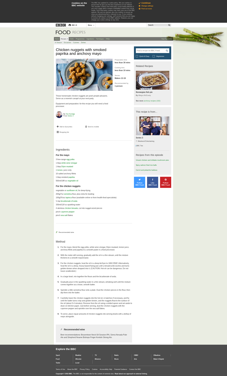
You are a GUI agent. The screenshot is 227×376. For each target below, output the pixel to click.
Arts (135, 359)
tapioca (69, 198)
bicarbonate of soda (69, 201)
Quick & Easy (144, 56)
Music (116, 359)
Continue (146, 3)
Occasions (67, 42)
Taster (58, 363)
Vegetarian (160, 56)
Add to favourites (66, 127)
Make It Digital (158, 359)
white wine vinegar (69, 163)
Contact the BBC (135, 369)
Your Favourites (166, 39)
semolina (68, 194)
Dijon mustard (67, 167)
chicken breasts (71, 208)
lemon (60, 170)
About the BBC (72, 369)
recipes (152, 101)
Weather (78, 355)
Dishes (83, 42)
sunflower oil (72, 190)
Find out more (146, 9)
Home (57, 39)
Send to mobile (93, 127)
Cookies (95, 369)
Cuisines (76, 42)
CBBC (136, 355)
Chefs (72, 39)
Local (77, 363)
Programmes (80, 39)
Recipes (63, 39)
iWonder (78, 359)
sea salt (64, 215)
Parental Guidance (120, 369)
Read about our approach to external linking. (131, 374)
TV (96, 355)
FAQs (108, 39)
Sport (58, 355)
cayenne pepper (67, 212)
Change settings (147, 6)
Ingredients (90, 39)
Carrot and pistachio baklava (146, 170)
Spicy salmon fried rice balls (146, 165)
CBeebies (156, 355)
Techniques (100, 39)
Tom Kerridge (70, 114)
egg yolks (70, 159)
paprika (71, 177)
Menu (90, 25)
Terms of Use (60, 369)
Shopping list (64, 132)
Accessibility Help (106, 369)
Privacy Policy (85, 369)
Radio (116, 355)
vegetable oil (73, 181)
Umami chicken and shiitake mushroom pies (152, 160)
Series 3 (70, 116)
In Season (58, 42)
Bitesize (98, 359)
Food (63, 32)
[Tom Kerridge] (59, 115)
